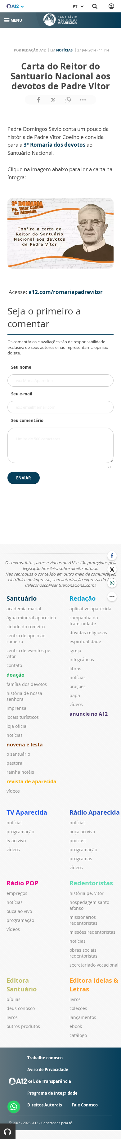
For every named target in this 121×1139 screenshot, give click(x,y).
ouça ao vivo (82, 831)
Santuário (22, 598)
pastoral (15, 763)
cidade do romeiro (26, 627)
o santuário (18, 754)
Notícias (64, 50)
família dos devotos (27, 684)
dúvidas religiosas (88, 632)
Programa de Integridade (52, 1093)
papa (74, 695)
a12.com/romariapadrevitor (66, 292)
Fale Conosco (85, 1105)
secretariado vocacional (94, 965)
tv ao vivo (16, 840)
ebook (75, 1026)
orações (77, 686)
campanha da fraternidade (83, 620)
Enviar (23, 478)
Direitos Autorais (44, 1105)
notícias (15, 735)
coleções (78, 1008)
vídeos (13, 791)
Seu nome (21, 367)
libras (75, 668)
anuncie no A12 (88, 713)
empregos (17, 893)
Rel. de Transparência (49, 1081)
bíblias (13, 999)
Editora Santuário (22, 984)
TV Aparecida (27, 812)
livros (12, 1017)
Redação (82, 598)
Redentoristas (91, 883)
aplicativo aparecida (90, 609)
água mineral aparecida (31, 618)
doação (16, 674)
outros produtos (23, 1026)
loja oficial (17, 726)
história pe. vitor (86, 893)
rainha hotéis (20, 772)
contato (14, 665)
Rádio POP (22, 883)
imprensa (16, 708)
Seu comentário (27, 420)
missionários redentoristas (83, 920)
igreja (75, 650)
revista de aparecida (31, 781)
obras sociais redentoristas (83, 953)
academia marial (24, 609)
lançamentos (82, 1017)
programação (20, 831)
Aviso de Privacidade (47, 1069)
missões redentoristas (92, 932)
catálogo (78, 1035)
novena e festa (25, 744)
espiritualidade (85, 641)
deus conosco (21, 1008)
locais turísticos (23, 717)
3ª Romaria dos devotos (54, 144)
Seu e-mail (21, 394)
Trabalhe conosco (45, 1058)
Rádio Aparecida (94, 812)
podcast (77, 840)
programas (80, 858)
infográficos (81, 659)
